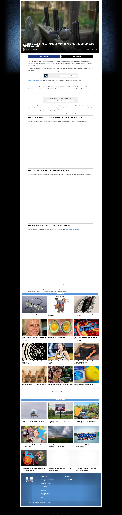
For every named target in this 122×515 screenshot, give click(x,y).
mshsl (50, 289)
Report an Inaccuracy (45, 487)
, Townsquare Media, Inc (39, 502)
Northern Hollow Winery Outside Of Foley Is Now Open (59, 422)
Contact (42, 497)
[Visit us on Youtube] (71, 479)
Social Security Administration (72, 229)
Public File (43, 483)
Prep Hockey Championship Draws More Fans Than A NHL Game (85, 469)
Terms (42, 489)
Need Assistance (48, 483)
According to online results (34, 80)
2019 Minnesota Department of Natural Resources (64, 94)
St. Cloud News (64, 291)
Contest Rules (43, 490)
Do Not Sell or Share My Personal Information (50, 496)
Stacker (29, 121)
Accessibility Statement (45, 493)
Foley (34, 289)
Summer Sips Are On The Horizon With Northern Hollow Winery (33, 445)
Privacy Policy (43, 491)
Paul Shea (27, 49)
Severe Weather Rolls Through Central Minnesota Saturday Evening (59, 445)
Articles (34, 291)
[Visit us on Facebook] (66, 479)
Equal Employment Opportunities (47, 479)
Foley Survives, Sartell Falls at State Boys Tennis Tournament (86, 445)
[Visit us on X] (69, 479)
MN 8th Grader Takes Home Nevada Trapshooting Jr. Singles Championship (49, 284)
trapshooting (57, 289)
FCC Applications (44, 486)
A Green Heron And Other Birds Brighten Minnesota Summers (85, 422)
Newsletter (56, 291)
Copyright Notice (44, 480)
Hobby (42, 289)
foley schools (38, 289)
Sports (52, 289)
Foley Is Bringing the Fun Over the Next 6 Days (33, 422)
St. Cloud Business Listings (46, 498)
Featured (38, 291)
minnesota (46, 289)
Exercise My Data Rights (45, 494)
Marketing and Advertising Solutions (48, 482)
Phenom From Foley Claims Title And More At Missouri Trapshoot (34, 469)
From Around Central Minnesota (46, 291)
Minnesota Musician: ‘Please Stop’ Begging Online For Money (60, 469)
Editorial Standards (44, 484)
